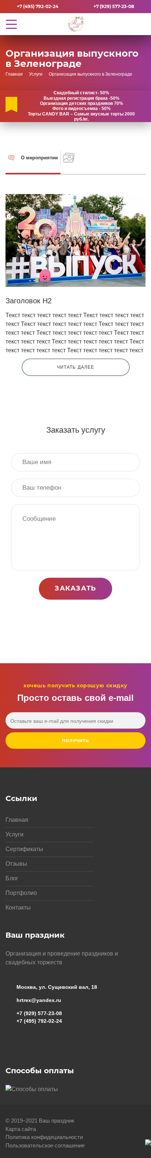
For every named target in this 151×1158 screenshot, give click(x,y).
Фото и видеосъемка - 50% (81, 108)
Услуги (14, 834)
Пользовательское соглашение (45, 1145)
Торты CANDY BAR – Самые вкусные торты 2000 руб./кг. (81, 116)
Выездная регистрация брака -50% (81, 98)
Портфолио (21, 893)
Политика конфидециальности (44, 1137)
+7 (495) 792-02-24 (37, 6)
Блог (11, 878)
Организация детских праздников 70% (81, 103)
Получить (75, 740)
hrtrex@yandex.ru (38, 1000)
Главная (16, 820)
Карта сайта (20, 1129)
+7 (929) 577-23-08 (113, 6)
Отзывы (16, 864)
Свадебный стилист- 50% (81, 92)
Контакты (18, 907)
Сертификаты (24, 849)
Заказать (75, 588)
